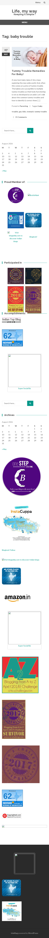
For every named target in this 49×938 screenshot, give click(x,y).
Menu (38, 2)
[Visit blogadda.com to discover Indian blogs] (20, 559)
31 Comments (21, 117)
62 (7, 335)
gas (20, 112)
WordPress (33, 933)
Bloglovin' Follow (8, 550)
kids (24, 112)
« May (4, 171)
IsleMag (14, 933)
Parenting (24, 106)
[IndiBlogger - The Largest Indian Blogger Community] (11, 576)
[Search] (30, 130)
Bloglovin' (33, 237)
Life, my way (24, 11)
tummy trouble (40, 112)
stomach (30, 112)
